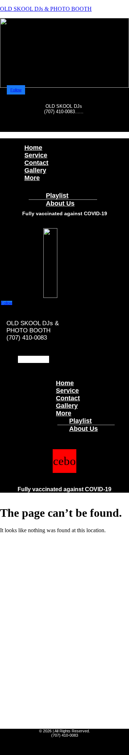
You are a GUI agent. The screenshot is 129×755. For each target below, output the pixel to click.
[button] (64, 132)
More (32, 177)
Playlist (80, 420)
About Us (60, 203)
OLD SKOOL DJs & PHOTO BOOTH (46, 9)
